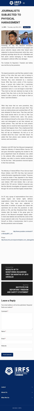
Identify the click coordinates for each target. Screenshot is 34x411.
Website (3, 346)
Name (3, 331)
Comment (4, 311)
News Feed (27, 27)
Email (3, 338)
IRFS (5, 27)
